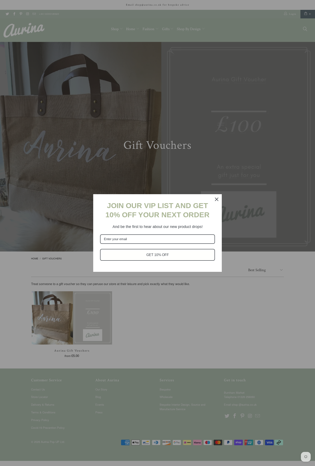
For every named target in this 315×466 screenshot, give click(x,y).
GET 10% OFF (157, 255)
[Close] (217, 199)
